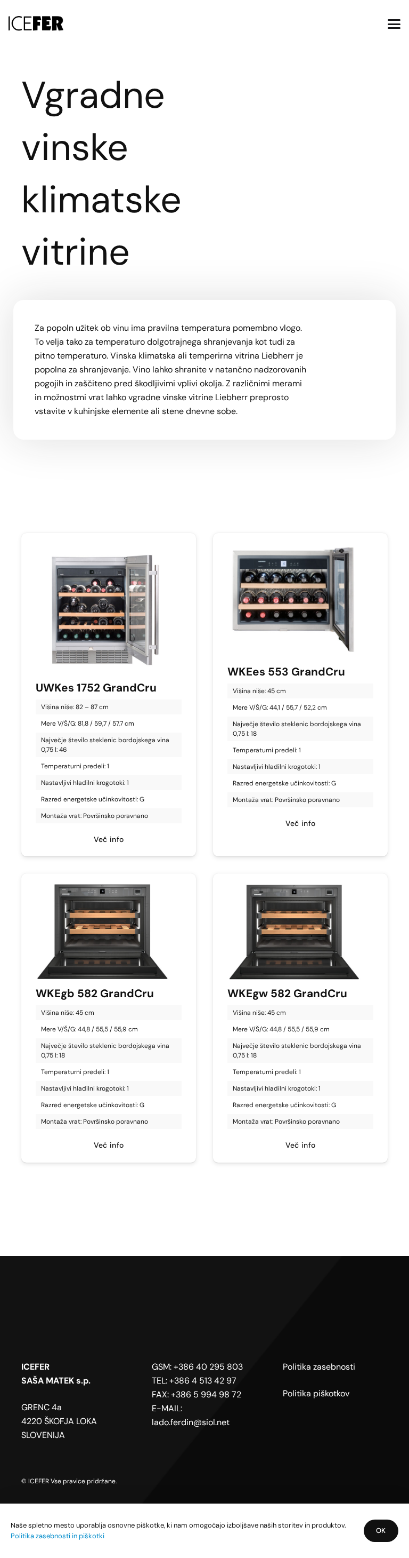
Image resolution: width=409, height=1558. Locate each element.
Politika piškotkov (316, 1393)
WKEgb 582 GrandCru (95, 993)
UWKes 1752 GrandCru (96, 687)
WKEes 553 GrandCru (286, 671)
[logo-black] (36, 24)
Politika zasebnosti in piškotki (57, 1535)
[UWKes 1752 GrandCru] (109, 608)
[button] (394, 24)
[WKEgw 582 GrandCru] (300, 931)
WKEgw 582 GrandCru (287, 993)
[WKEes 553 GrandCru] (300, 600)
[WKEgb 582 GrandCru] (109, 931)
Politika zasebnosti (319, 1366)
